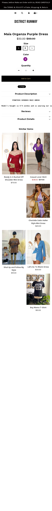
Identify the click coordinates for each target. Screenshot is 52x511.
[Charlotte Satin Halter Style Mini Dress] (38, 201)
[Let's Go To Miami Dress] (38, 247)
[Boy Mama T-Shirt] (38, 289)
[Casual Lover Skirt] (38, 153)
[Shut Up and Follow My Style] (13, 247)
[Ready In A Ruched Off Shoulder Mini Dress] (13, 153)
